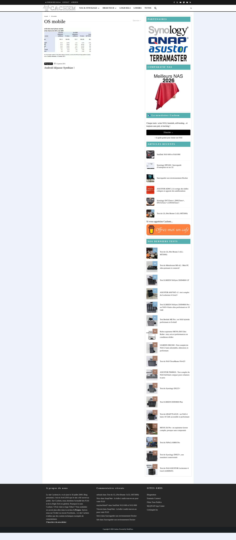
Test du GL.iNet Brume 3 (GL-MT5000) (172, 213)
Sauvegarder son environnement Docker (172, 178)
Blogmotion (151, 495)
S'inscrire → (168, 132)
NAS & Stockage (88, 8)
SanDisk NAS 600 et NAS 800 (168, 154)
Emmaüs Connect (154, 498)
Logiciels (125, 8)
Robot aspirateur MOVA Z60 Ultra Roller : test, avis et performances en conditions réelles (174, 334)
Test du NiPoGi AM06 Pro (170, 442)
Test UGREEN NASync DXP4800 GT (174, 280)
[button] (155, 8)
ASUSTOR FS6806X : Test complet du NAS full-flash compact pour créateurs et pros (175, 375)
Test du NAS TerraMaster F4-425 (172, 361)
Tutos (148, 8)
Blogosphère (48, 64)
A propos (74, 2)
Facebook (71, 513)
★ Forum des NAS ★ (53, 2)
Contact (65, 2)
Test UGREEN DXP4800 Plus (171, 402)
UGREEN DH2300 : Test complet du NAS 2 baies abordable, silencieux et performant (174, 348)
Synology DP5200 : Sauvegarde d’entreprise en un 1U (169, 166)
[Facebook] (174, 2)
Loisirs (138, 8)
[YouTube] (180, 2)
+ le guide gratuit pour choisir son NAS (168, 138)
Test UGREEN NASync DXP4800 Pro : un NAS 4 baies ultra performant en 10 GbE (175, 307)
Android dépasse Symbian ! (59, 67)
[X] (177, 2)
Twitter (56, 513)
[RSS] (190, 2)
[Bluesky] (187, 2)
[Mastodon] (183, 2)
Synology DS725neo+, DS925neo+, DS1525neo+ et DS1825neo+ (170, 202)
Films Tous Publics (154, 502)
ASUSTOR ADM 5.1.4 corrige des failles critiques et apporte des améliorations (172, 190)
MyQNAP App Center (155, 506)
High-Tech (108, 8)
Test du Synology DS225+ (170, 388)
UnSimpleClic (152, 510)
